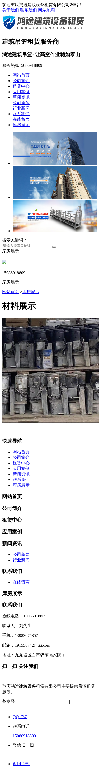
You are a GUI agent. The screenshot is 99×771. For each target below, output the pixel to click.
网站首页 (21, 75)
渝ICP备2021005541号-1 (41, 701)
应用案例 (21, 91)
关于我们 (10, 10)
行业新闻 (21, 108)
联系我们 (28, 10)
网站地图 (46, 10)
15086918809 (24, 736)
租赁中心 (21, 86)
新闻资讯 (21, 97)
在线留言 (21, 119)
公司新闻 (21, 102)
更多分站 (33, 707)
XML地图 (12, 707)
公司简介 (21, 80)
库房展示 (21, 125)
